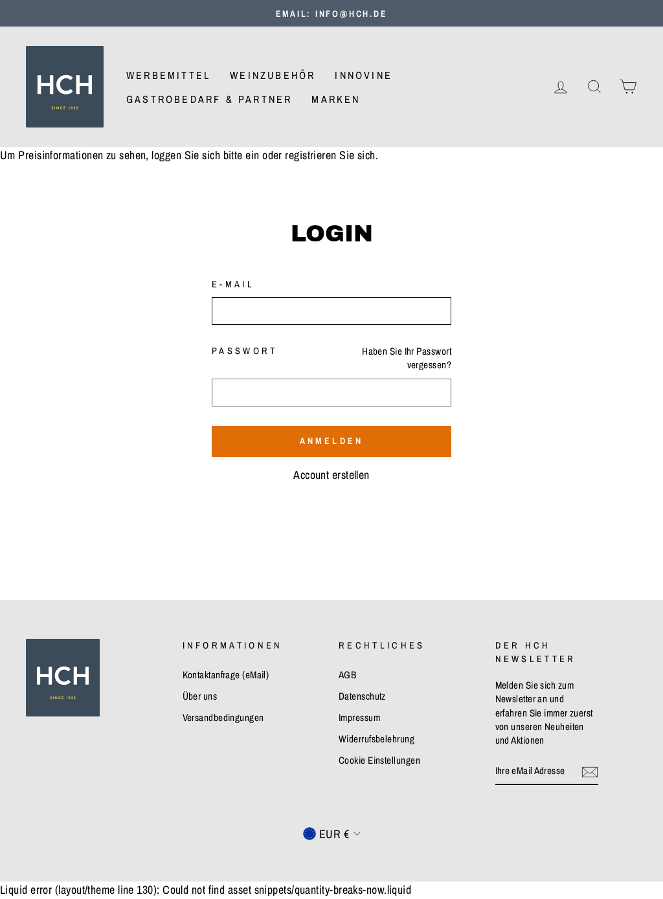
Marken (335, 99)
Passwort (245, 350)
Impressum (359, 717)
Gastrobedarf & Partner (209, 99)
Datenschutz (362, 696)
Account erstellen (331, 475)
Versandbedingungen (223, 717)
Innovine (363, 75)
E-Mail (233, 284)
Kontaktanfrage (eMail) (226, 675)
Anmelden (332, 441)
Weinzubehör (272, 75)
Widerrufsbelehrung (376, 739)
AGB (347, 675)
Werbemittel (168, 75)
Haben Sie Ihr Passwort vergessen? (406, 358)
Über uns (200, 696)
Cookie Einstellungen (379, 760)
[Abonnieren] (589, 770)
